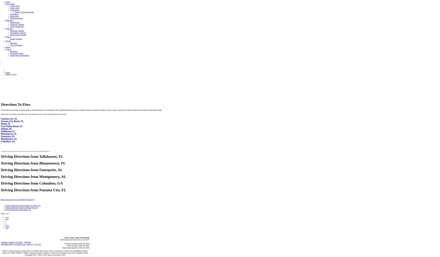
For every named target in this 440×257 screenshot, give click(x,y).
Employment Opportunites (19, 55)
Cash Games (14, 8)
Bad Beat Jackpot (16, 18)
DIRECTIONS (5, 64)
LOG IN (38, 244)
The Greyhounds (16, 45)
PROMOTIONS (7, 244)
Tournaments (14, 10)
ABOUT (30, 244)
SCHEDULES (20, 244)
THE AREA (4, 62)
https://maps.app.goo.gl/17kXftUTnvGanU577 (18, 200)
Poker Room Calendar (18, 35)
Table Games (15, 6)
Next (7, 226)
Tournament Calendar (18, 33)
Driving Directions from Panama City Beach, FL (23, 206)
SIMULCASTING (16, 242)
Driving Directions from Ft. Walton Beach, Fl (22, 208)
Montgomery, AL (9, 139)
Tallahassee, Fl (8, 131)
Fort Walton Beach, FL (12, 126)
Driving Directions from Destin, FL (18, 210)
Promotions (14, 14)
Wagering (13, 43)
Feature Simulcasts (17, 27)
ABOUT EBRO (5, 60)
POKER (4, 242)
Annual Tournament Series (24, 12)
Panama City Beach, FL (12, 121)
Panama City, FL (9, 118)
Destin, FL (6, 123)
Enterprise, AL (8, 136)
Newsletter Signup (16, 53)
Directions (14, 51)
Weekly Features (16, 39)
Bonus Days (14, 16)
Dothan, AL (6, 128)
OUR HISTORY (6, 66)
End (7, 228)
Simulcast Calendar (17, 25)
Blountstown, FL (9, 134)
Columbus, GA (8, 141)
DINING (27, 242)
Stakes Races (15, 22)
